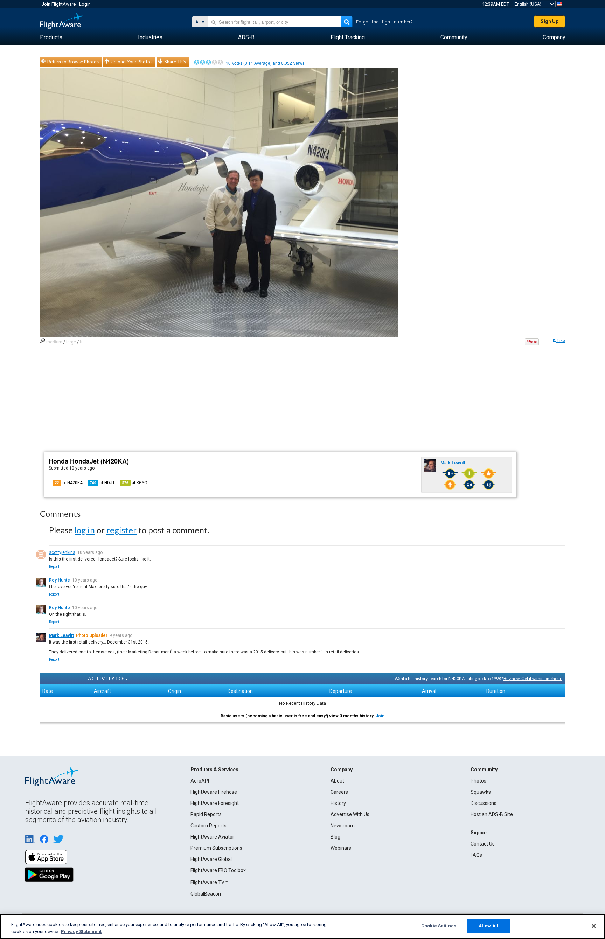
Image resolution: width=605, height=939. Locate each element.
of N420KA (69, 482)
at (134, 482)
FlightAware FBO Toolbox (218, 870)
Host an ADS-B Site (492, 814)
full (83, 342)
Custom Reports (208, 825)
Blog (335, 837)
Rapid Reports (206, 814)
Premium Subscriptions (216, 848)
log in (85, 530)
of (102, 482)
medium (54, 342)
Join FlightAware (59, 4)
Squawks (481, 792)
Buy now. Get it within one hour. (532, 678)
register (121, 530)
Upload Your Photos (131, 61)
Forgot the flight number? (384, 22)
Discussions (483, 803)
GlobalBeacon (205, 894)
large (71, 342)
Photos (478, 781)
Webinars (341, 848)
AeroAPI (199, 781)
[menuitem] (51, 37)
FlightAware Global (211, 859)
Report (54, 566)
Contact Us (483, 844)
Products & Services (214, 769)
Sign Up (549, 21)
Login (85, 4)
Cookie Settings (438, 925)
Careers (339, 792)
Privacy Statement (81, 931)
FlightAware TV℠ (209, 882)
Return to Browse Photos (73, 61)
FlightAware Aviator (212, 837)
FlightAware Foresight (214, 803)
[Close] (593, 926)
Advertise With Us (350, 814)
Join (380, 716)
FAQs (476, 855)
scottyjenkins (62, 552)
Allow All (488, 925)
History (338, 803)
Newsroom (343, 825)
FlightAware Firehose (213, 792)
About (337, 781)
